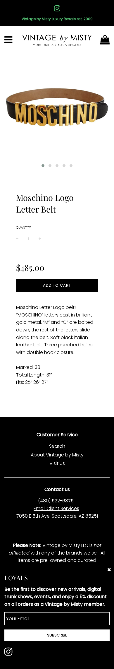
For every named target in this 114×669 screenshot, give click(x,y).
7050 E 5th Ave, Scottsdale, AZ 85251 (57, 516)
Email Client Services (56, 508)
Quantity (23, 227)
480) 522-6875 (57, 500)
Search (57, 446)
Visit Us (57, 463)
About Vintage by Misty (57, 454)
